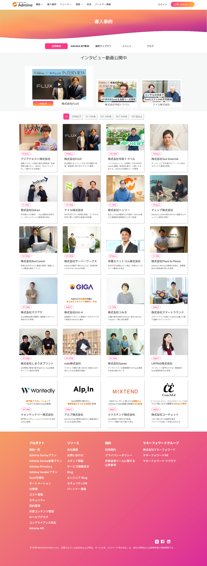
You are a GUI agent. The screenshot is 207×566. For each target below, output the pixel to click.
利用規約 (110, 449)
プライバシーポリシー (118, 455)
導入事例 (51, 4)
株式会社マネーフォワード (159, 449)
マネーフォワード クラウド (159, 461)
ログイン (162, 4)
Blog (70, 472)
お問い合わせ (75, 455)
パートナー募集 (103, 4)
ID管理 (33, 489)
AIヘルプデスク (38, 517)
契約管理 (34, 506)
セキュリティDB (77, 483)
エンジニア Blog (77, 478)
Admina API (36, 528)
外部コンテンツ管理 (41, 511)
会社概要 (72, 449)
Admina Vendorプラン (43, 472)
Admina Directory (40, 466)
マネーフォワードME (156, 455)
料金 (89, 4)
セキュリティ (37, 500)
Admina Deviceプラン (43, 455)
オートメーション (40, 483)
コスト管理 (36, 494)
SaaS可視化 (36, 478)
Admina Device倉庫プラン (45, 461)
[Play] (59, 84)
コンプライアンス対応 (42, 522)
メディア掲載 (75, 461)
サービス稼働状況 (78, 466)
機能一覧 (34, 449)
